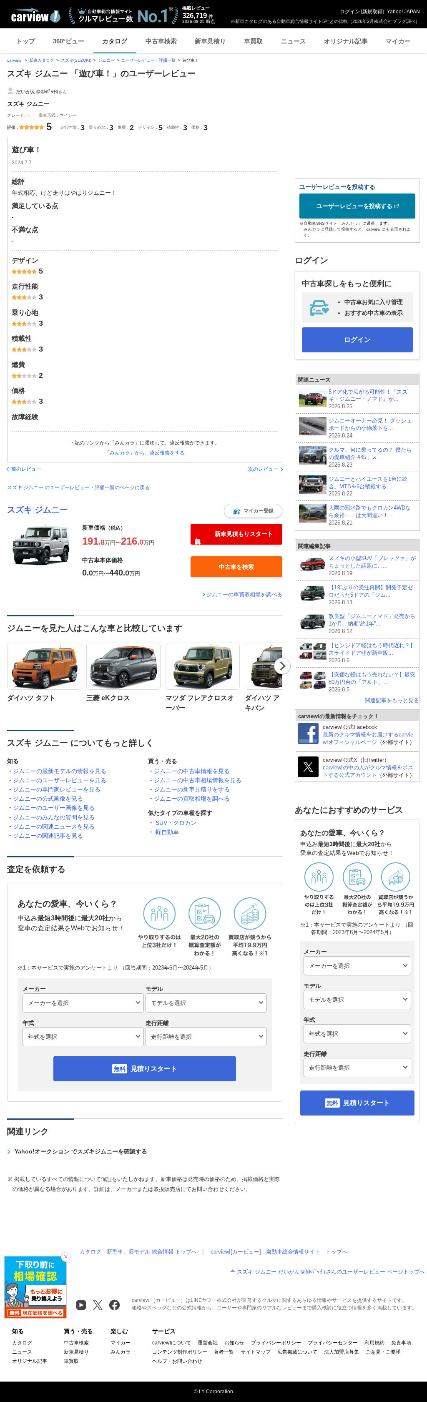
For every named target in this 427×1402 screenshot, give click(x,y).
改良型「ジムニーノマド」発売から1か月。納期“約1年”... (372, 623)
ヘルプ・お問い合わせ (177, 1361)
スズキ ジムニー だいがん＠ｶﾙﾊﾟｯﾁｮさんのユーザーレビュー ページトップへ (331, 1272)
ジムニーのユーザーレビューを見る (59, 780)
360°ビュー (68, 41)
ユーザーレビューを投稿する (354, 206)
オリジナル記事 (346, 41)
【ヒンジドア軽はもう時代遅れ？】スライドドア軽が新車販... (372, 652)
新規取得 (372, 12)
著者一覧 (224, 1352)
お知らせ (234, 1343)
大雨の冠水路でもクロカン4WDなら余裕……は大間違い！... (370, 515)
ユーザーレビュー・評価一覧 (148, 60)
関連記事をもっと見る (392, 700)
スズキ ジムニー (37, 509)
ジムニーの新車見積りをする (192, 789)
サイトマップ (256, 1352)
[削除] (66, 1257)
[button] (253, 511)
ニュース (293, 41)
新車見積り (210, 41)
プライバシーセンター (333, 1343)
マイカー (398, 41)
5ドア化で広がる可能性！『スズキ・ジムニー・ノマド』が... (368, 399)
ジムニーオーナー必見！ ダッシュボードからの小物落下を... (370, 428)
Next (282, 666)
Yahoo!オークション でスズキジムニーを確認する (81, 1151)
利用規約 (374, 1343)
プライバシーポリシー (276, 1343)
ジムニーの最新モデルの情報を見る (59, 771)
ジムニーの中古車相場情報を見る (197, 780)
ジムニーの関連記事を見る (48, 835)
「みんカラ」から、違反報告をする (145, 453)
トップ (25, 41)
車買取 (253, 41)
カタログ (114, 41)
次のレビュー (263, 469)
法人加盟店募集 (341, 1352)
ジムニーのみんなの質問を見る (54, 817)
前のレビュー (26, 469)
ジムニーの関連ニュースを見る (54, 826)
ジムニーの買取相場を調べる (192, 798)
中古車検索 (161, 41)
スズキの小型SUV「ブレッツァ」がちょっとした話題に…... (372, 565)
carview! (15, 60)
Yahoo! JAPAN (403, 12)
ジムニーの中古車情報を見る (192, 771)
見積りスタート (154, 1068)
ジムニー (106, 60)
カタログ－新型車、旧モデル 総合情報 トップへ (138, 1252)
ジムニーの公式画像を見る (48, 798)
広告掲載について (297, 1352)
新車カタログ (41, 60)
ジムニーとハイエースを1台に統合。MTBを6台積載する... (368, 486)
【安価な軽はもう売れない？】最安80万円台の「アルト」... (372, 682)
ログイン (350, 12)
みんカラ (121, 1352)
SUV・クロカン (176, 822)
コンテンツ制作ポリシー (179, 1352)
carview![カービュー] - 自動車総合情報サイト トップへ (279, 1252)
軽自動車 (167, 832)
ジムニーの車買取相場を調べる (244, 594)
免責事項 (401, 1343)
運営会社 (208, 1343)
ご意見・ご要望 (383, 1352)
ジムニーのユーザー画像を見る (54, 807)
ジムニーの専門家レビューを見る (56, 789)
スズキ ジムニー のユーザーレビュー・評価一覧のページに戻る (78, 487)
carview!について (171, 1343)
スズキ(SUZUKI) (76, 60)
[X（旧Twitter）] (98, 1305)
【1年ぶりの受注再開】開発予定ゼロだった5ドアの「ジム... (371, 595)
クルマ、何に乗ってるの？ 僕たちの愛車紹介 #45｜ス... (370, 457)
